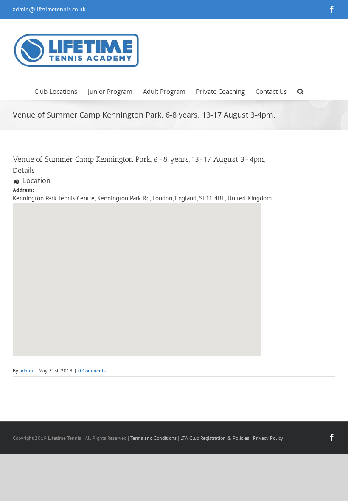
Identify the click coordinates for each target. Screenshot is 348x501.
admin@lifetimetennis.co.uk (49, 9)
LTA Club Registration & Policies (215, 438)
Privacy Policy (268, 438)
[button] (300, 90)
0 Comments (92, 370)
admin (26, 370)
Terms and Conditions (153, 438)
